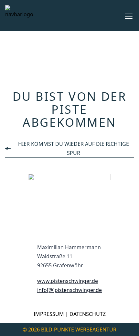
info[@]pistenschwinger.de (69, 290)
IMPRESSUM (49, 314)
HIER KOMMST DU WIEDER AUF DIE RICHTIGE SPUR (73, 148)
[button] (128, 16)
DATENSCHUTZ (88, 314)
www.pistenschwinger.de (67, 280)
